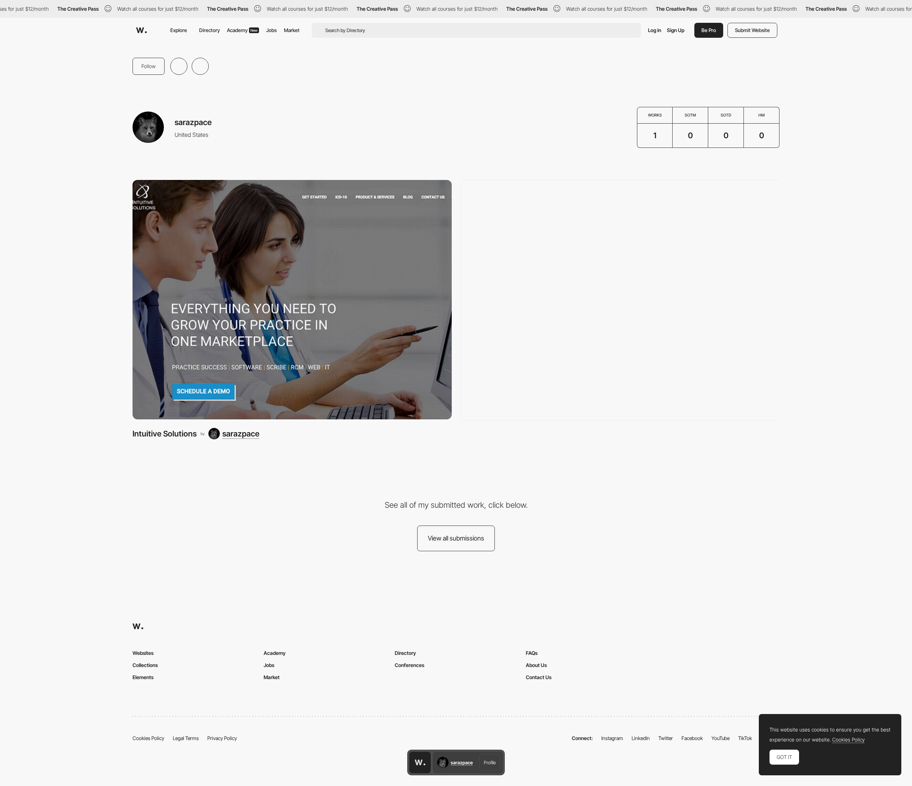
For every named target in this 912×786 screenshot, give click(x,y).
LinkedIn (641, 738)
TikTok (745, 738)
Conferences (409, 665)
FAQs (532, 653)
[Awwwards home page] (420, 762)
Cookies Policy (148, 738)
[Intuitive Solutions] (292, 299)
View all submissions (456, 538)
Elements (143, 677)
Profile (490, 762)
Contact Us (538, 677)
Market (292, 30)
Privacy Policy (222, 738)
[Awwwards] (141, 30)
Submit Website (752, 30)
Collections (145, 665)
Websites (143, 653)
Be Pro (708, 30)
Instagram (612, 738)
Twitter (665, 738)
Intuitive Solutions (165, 433)
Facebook (692, 738)
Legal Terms (186, 738)
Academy (242, 30)
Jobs (271, 30)
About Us (536, 665)
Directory (209, 30)
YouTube (720, 738)
